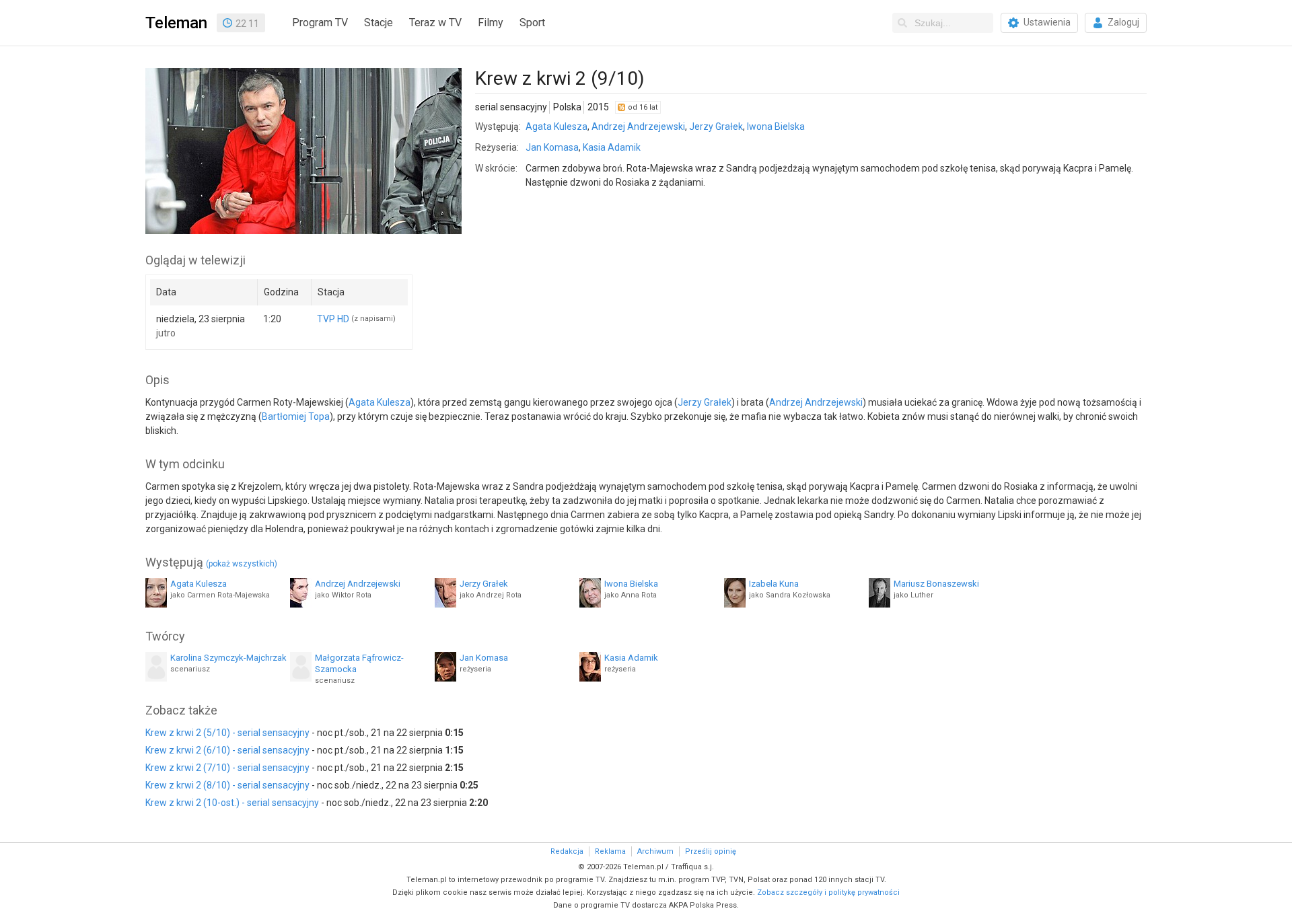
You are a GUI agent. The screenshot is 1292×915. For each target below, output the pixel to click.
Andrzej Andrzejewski (638, 126)
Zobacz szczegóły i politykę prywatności (828, 892)
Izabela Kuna (774, 584)
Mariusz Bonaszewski (936, 584)
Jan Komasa (552, 147)
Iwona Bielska (776, 126)
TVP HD (333, 319)
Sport (532, 22)
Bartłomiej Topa (296, 416)
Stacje (378, 22)
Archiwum (655, 851)
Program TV (320, 22)
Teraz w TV (435, 22)
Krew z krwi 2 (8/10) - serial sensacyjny (227, 785)
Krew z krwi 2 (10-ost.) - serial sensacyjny (232, 802)
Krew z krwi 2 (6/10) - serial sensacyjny (227, 750)
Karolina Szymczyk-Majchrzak (228, 658)
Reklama (610, 851)
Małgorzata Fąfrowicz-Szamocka (359, 663)
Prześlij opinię (710, 851)
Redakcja (566, 851)
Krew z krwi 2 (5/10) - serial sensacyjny (227, 732)
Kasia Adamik (612, 147)
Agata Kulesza (556, 126)
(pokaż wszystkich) (241, 564)
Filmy (490, 22)
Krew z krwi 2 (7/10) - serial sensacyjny (227, 767)
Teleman (176, 22)
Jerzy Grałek (716, 126)
